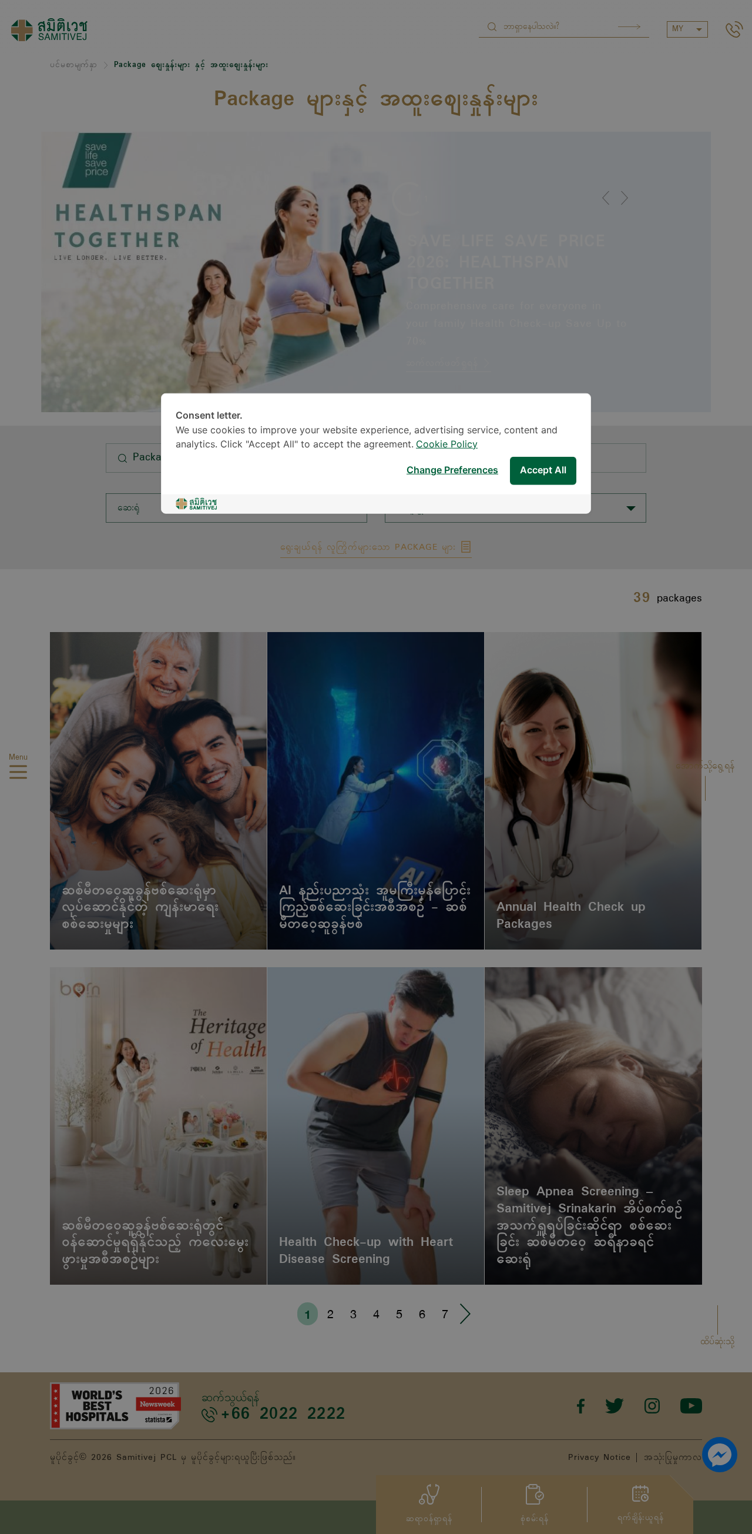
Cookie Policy (447, 444)
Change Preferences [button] (452, 471)
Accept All (543, 471)
